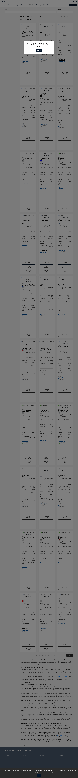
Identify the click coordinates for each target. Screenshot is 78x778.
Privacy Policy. (49, 772)
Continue (39, 50)
